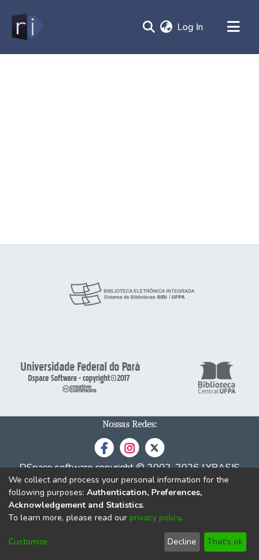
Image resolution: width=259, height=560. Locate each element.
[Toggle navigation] (233, 27)
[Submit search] (148, 27)
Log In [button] (190, 27)
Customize (28, 541)
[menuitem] (165, 27)
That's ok (225, 541)
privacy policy (155, 517)
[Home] (27, 27)
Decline (181, 541)
